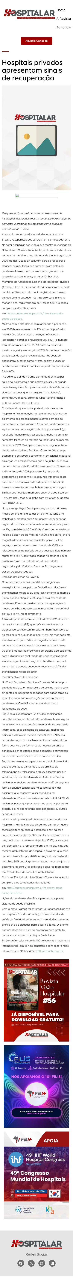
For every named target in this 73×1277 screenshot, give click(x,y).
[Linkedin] (52, 1263)
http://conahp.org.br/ (50, 951)
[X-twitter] (31, 1263)
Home (61, 10)
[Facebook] (20, 1263)
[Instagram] (41, 1263)
